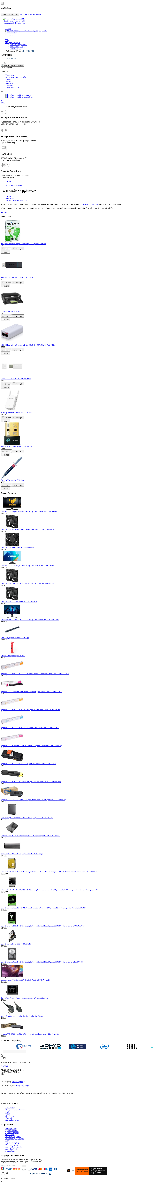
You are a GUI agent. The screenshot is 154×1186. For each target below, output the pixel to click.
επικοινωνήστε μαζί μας (89, 204)
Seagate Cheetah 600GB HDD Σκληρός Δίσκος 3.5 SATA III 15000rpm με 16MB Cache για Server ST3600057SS (42, 962)
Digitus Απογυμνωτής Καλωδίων (13, 656)
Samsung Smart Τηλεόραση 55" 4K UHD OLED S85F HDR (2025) (25, 980)
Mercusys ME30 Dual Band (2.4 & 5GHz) (16, 413)
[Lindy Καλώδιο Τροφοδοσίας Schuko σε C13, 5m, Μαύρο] (12, 1014)
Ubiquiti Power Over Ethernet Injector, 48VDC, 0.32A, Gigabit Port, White (28, 345)
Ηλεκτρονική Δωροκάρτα (14, 1139)
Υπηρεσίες (9, 85)
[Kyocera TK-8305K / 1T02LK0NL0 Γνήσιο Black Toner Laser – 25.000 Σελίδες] (12, 1032)
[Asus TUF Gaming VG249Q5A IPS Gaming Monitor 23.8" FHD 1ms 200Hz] (12, 509)
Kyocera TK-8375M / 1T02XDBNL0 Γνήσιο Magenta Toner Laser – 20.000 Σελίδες (31, 692)
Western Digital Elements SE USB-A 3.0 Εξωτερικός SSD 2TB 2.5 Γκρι (27, 818)
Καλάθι (22, 14)
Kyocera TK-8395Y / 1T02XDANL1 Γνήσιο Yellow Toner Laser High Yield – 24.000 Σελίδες (35, 674)
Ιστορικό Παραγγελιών (13, 1147)
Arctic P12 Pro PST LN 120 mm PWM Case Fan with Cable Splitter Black (28, 584)
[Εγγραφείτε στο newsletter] (24, 1166)
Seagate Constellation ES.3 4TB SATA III (16, 944)
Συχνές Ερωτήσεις (12, 1143)
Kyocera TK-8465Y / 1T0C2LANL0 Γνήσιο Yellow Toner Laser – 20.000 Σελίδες (30, 710)
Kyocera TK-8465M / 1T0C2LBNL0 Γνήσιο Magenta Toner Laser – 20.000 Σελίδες (31, 746)
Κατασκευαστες (11, 33)
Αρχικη (8, 29)
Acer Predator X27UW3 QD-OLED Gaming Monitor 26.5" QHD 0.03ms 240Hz (30, 620)
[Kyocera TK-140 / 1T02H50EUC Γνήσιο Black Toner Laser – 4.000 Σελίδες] (12, 762)
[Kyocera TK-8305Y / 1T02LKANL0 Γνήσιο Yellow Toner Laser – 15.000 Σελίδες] (12, 780)
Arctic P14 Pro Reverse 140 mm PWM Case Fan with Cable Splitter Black (27, 530)
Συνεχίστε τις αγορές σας (10, 14)
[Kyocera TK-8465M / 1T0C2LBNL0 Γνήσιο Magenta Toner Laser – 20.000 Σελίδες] (12, 744)
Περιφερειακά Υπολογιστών (15, 77)
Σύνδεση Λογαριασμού (18, 45)
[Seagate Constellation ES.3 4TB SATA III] (12, 942)
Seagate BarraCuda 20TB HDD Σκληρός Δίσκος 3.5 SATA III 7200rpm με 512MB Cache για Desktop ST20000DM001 (44, 908)
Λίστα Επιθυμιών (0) (17, 47)
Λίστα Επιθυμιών (11, 1149)
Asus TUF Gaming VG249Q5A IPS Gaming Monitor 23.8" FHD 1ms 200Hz (29, 511)
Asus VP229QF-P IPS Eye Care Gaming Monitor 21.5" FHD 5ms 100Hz (27, 566)
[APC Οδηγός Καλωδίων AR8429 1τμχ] (12, 636)
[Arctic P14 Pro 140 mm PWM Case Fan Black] (12, 546)
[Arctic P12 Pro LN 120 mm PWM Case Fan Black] (12, 600)
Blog (7, 41)
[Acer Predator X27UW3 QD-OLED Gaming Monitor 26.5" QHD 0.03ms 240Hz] (12, 618)
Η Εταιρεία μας (10, 1129)
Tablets (7, 81)
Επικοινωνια (9, 35)
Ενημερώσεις (10, 1151)
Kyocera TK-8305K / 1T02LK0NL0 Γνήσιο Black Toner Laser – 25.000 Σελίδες (30, 1034)
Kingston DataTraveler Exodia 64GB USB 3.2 (17, 277)
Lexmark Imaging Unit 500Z (11, 311)
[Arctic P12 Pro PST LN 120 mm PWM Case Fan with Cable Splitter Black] (12, 582)
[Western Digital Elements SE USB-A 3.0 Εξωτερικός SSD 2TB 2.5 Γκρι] (12, 816)
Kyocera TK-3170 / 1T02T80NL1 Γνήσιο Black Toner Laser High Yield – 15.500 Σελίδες (33, 800)
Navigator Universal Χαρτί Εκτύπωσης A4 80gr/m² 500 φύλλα (23, 244)
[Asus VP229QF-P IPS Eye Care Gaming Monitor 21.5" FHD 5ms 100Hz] (12, 564)
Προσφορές (9, 83)
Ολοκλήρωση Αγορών (33, 14)
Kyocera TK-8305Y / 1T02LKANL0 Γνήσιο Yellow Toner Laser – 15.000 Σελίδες (31, 782)
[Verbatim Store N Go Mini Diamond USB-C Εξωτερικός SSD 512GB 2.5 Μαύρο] (12, 834)
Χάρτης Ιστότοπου (12, 87)
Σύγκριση (7, 249)
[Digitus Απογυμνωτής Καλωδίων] (12, 654)
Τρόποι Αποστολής (12, 1131)
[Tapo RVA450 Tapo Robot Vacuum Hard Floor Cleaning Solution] (12, 996)
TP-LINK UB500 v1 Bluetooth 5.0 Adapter (16, 446)
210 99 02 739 (28, 51)
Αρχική (8, 196)
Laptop (7, 79)
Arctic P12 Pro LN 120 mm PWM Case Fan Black (19, 602)
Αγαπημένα (19, 249)
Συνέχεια (4, 212)
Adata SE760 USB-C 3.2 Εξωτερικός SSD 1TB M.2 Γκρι (22, 854)
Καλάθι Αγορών (15, 49)
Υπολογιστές (10, 75)
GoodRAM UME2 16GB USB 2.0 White (16, 379)
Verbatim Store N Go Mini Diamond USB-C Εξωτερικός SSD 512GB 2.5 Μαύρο (30, 836)
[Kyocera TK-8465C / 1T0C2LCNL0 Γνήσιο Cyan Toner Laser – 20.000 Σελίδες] (12, 726)
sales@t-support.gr (18, 1082)
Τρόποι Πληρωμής (12, 1133)
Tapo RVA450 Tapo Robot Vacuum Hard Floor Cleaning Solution (24, 998)
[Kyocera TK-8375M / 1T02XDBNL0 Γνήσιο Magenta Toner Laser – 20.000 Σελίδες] (12, 690)
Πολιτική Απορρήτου (13, 1137)
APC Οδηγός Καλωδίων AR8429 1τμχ (15, 638)
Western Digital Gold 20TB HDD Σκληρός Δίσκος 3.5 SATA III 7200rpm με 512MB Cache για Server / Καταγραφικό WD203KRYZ (49, 872)
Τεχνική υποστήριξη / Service (15, 200)
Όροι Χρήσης (10, 1135)
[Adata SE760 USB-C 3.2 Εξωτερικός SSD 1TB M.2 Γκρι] (12, 852)
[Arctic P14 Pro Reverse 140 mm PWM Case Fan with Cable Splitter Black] (12, 527)
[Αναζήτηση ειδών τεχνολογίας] (2, 91)
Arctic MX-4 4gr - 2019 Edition (12, 480)
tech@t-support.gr (22, 1085)
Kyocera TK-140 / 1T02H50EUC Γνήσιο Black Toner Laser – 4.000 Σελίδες (28, 764)
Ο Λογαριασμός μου (12, 43)
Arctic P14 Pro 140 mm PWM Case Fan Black (17, 548)
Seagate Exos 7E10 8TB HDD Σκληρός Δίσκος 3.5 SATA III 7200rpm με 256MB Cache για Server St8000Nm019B (43, 926)
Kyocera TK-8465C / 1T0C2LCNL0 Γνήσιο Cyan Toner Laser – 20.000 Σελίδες (30, 728)
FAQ (7, 39)
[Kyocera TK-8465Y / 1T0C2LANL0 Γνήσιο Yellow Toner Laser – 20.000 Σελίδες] (12, 708)
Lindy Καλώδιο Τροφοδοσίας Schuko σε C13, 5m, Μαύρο (22, 1016)
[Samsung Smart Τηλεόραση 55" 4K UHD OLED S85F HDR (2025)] (12, 978)
